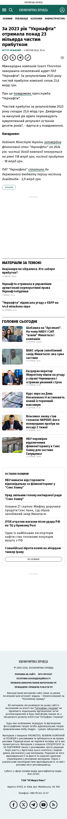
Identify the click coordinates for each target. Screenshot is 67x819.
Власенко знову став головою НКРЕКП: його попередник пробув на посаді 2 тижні (43, 421)
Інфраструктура (55, 18)
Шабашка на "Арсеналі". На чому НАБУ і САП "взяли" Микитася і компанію (43, 333)
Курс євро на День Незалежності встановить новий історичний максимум (45, 399)
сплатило (36, 169)
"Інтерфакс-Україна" (46, 708)
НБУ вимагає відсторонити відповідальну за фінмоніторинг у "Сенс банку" (30, 483)
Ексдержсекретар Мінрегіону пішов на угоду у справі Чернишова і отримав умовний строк (45, 376)
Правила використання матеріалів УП (33, 682)
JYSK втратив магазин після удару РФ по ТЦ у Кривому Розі (32, 523)
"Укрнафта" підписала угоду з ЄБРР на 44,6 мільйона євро (30, 304)
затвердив (52, 142)
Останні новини (17, 473)
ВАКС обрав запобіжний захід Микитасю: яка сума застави (45, 354)
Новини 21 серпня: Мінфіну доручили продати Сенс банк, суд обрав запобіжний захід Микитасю (32, 510)
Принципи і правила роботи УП (34, 687)
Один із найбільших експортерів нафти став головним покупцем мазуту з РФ (29, 536)
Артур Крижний (11, 50)
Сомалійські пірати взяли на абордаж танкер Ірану (33, 550)
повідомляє (23, 93)
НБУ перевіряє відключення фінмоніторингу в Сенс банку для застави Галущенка (43, 446)
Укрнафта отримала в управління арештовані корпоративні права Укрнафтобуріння (26, 287)
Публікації (21, 18)
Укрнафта (9, 187)
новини (7, 18)
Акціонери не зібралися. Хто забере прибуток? (28, 271)
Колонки (36, 18)
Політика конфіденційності (33, 678)
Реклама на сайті (25, 674)
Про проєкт (45, 674)
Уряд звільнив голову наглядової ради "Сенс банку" (33, 497)
